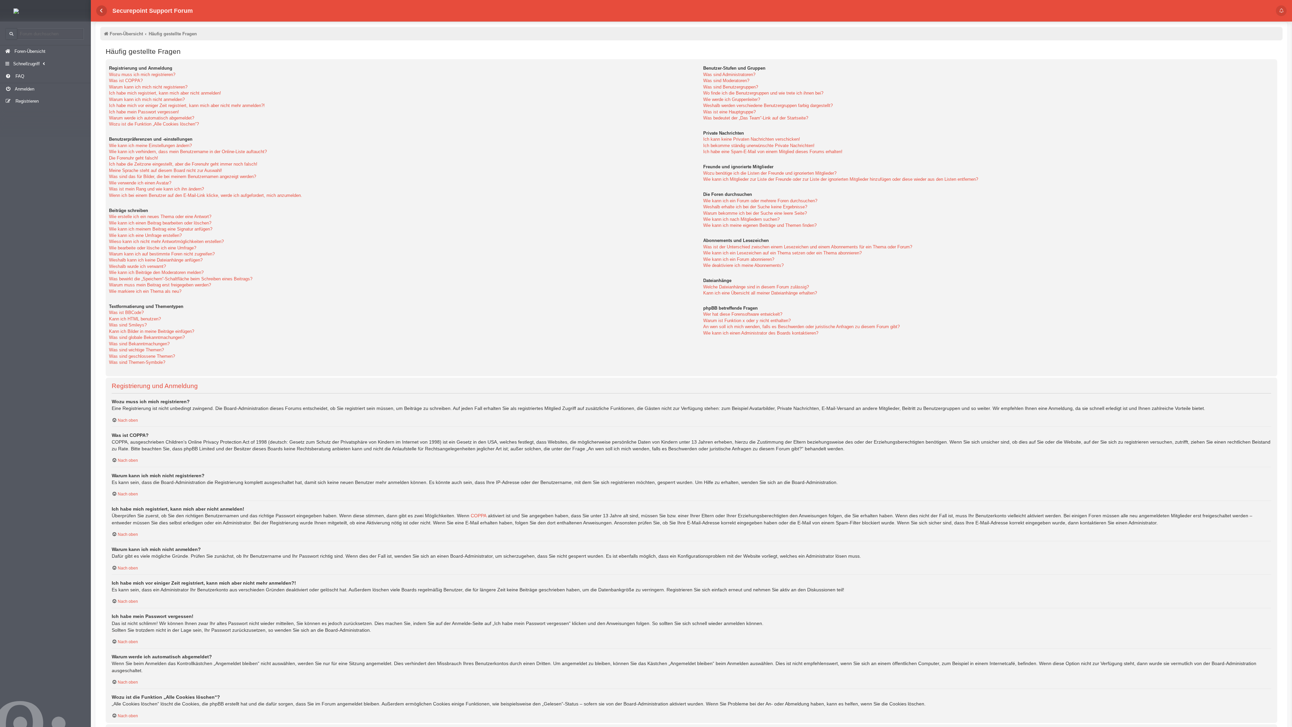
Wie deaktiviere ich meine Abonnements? (743, 265)
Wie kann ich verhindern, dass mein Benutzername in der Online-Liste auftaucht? (188, 151)
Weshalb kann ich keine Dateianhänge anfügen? (156, 260)
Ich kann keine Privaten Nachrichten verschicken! (751, 139)
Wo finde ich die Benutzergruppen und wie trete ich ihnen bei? (763, 93)
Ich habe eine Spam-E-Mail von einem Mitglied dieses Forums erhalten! (772, 151)
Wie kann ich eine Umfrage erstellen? (145, 235)
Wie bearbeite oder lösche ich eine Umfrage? (152, 247)
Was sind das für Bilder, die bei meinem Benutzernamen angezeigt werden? (182, 176)
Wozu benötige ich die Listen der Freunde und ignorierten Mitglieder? (769, 173)
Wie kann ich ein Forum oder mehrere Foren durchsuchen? (760, 200)
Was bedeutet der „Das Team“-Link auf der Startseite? (755, 117)
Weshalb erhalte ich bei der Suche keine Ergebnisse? (755, 206)
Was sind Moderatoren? (726, 80)
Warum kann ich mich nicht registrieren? (148, 87)
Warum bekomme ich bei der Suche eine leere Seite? (755, 213)
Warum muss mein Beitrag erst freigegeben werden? (160, 284)
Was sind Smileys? (128, 324)
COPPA (479, 515)
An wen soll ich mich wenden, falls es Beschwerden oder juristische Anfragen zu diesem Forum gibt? (801, 326)
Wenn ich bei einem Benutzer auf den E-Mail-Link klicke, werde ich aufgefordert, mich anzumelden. (205, 195)
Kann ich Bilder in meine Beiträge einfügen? (151, 331)
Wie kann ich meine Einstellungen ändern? (150, 145)
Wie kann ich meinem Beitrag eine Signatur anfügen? (160, 229)
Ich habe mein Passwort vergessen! (144, 111)
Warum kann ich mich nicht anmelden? (147, 99)
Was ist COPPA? (126, 80)
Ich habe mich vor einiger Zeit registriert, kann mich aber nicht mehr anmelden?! (187, 105)
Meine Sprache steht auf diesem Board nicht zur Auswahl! (165, 170)
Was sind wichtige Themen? (136, 349)
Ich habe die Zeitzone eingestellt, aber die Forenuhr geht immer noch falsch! (183, 164)
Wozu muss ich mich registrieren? (142, 74)
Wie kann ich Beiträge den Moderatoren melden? (156, 272)
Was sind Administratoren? (729, 74)
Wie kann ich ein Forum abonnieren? (738, 259)
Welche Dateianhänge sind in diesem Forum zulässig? (756, 286)
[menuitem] (45, 76)
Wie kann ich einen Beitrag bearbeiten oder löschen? (160, 223)
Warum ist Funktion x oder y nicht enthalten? (747, 320)
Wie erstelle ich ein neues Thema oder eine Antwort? (160, 216)
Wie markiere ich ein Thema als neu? (145, 291)
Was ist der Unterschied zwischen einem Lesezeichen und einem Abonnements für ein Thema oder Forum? (807, 246)
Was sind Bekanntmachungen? (139, 343)
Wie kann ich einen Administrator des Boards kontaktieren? (760, 333)
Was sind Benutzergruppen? (730, 87)
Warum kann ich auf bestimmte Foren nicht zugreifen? (162, 253)
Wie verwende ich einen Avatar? (140, 182)
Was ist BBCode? (126, 312)
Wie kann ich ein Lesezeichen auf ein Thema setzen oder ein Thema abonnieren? (782, 252)
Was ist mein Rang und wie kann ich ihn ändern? (156, 189)
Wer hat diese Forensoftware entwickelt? (742, 314)
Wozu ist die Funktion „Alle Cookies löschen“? (154, 124)
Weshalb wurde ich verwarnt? (137, 266)
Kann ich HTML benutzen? (135, 318)
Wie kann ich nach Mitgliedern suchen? (741, 219)
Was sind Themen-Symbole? (137, 362)
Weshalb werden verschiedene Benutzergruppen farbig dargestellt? (768, 105)
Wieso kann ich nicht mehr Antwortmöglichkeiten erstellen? (166, 241)
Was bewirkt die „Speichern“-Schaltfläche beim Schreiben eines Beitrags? (180, 278)
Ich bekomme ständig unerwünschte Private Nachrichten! (759, 145)
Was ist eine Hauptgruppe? (729, 111)
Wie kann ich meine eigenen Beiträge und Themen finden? (760, 225)
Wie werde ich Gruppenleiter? (731, 99)
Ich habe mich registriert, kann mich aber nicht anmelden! (165, 93)
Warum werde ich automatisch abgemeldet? (151, 117)
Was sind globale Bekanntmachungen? (147, 337)
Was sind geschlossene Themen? (142, 356)
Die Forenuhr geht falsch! (133, 158)
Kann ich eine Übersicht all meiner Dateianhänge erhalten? (760, 293)
